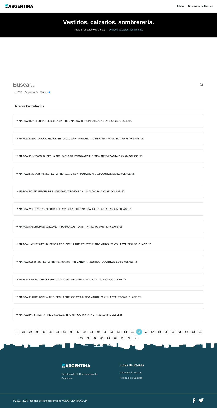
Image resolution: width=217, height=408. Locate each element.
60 (173, 332)
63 (193, 332)
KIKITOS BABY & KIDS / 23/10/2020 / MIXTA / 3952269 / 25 (79, 297)
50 (105, 332)
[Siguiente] (136, 338)
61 (179, 332)
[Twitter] (201, 400)
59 (166, 332)
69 (108, 338)
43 (57, 332)
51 (112, 332)
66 (88, 338)
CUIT (16, 92)
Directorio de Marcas (200, 6)
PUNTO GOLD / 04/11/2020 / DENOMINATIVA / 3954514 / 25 (80, 156)
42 (50, 332)
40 (37, 332)
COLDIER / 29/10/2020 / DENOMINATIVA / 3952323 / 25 (78, 262)
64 (200, 332)
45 (71, 332)
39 (30, 332)
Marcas (43, 92)
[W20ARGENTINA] (18, 6)
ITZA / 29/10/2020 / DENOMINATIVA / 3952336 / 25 (75, 121)
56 (146, 332)
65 (81, 338)
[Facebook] (194, 400)
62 (186, 332)
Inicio (180, 6)
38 (23, 332)
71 (122, 338)
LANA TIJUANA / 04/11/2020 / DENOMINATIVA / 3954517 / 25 (80, 138)
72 (129, 338)
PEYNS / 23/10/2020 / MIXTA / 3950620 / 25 (71, 191)
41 (44, 332)
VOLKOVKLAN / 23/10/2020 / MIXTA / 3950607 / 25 (75, 209)
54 (132, 332)
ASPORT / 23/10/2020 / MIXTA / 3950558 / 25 (72, 279)
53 (125, 332)
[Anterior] (17, 332)
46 (78, 332)
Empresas (29, 92)
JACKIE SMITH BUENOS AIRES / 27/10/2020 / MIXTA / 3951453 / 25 (84, 244)
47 (84, 332)
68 (101, 338)
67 (95, 338)
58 (159, 332)
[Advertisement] (108, 58)
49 (98, 332)
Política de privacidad (131, 378)
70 (115, 338)
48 (91, 332)
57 (152, 332)
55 (139, 332)
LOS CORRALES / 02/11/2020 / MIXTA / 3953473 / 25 (76, 174)
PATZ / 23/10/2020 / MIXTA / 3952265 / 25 (70, 315)
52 (118, 332)
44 (64, 332)
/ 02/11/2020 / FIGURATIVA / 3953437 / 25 (70, 226)
